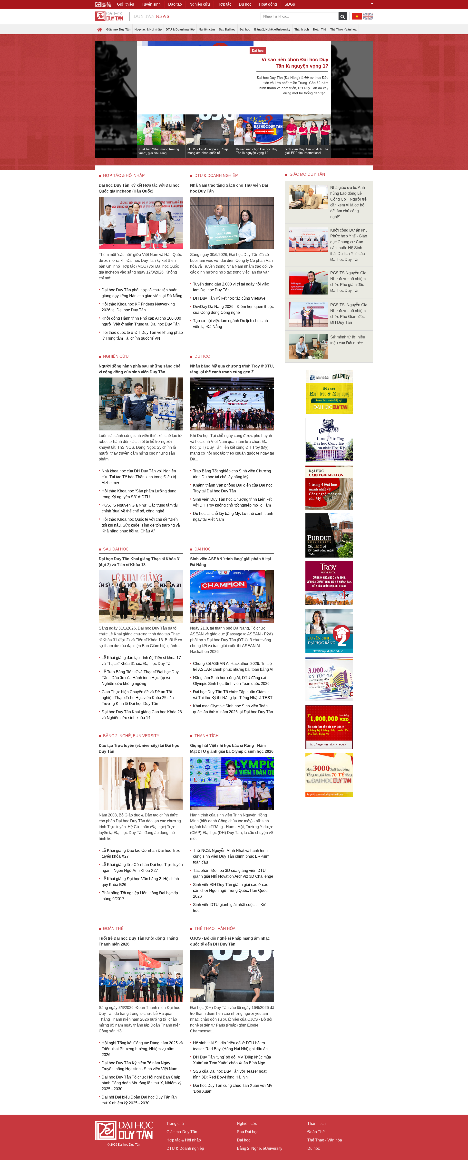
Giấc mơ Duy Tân (118, 29)
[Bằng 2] (329, 631)
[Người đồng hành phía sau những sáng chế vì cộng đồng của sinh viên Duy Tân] (141, 404)
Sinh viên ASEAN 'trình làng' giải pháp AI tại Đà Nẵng (230, 562)
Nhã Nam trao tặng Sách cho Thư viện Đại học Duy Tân (229, 188)
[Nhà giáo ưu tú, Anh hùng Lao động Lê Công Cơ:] (308, 196)
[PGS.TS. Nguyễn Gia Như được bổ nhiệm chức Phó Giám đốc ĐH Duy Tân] (308, 314)
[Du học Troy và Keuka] (329, 583)
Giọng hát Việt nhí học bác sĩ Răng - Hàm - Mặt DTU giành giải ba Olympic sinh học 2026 (231, 748)
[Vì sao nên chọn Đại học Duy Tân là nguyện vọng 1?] (195, 77)
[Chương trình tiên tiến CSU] (329, 392)
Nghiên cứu (207, 29)
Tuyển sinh (151, 4)
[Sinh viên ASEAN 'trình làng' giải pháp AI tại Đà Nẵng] (232, 596)
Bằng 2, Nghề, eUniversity (272, 29)
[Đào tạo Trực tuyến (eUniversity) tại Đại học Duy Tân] (141, 783)
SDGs (289, 4)
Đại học (245, 29)
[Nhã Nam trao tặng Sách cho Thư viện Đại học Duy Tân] (232, 223)
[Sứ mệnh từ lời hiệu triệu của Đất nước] (308, 346)
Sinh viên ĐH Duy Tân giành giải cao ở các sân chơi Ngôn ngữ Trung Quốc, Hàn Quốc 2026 (230, 890)
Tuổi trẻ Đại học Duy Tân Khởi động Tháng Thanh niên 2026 (138, 941)
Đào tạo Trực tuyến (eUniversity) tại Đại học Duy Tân (139, 748)
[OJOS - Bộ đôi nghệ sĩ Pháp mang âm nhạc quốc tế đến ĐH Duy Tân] (232, 976)
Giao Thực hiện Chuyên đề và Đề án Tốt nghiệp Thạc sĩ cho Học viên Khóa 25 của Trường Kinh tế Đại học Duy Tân (138, 698)
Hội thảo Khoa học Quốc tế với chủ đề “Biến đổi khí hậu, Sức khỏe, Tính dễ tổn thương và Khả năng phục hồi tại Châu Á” (141, 525)
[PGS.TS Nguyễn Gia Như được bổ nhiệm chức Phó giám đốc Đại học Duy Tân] (308, 282)
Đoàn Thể (319, 29)
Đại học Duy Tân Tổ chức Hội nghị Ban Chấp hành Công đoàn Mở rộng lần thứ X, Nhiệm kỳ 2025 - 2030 (141, 1083)
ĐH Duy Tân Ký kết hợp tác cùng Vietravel (229, 298)
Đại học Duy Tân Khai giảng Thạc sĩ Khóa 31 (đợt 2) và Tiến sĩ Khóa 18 (140, 562)
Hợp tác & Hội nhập (148, 29)
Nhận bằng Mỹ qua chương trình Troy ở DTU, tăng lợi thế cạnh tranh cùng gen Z (232, 369)
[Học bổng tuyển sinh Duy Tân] (329, 775)
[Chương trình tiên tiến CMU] (329, 488)
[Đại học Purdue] (329, 535)
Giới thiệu (125, 4)
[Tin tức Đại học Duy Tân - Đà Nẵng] (132, 16)
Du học (202, 356)
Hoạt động (268, 4)
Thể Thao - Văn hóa (343, 29)
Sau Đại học (227, 29)
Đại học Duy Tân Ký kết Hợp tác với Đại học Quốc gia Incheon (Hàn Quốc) (139, 188)
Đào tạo (175, 4)
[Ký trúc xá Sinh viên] (329, 679)
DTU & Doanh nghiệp (180, 29)
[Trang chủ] (99, 29)
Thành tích (301, 29)
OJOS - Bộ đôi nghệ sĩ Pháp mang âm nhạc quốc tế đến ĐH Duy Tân (230, 941)
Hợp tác (224, 4)
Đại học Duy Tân (129, 1144)
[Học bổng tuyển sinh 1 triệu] (329, 727)
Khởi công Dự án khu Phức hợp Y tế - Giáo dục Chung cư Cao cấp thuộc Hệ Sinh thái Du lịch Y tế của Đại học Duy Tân (349, 245)
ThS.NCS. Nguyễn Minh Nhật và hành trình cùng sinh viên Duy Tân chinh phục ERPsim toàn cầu (231, 856)
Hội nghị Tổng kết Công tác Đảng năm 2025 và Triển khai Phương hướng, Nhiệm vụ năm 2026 (142, 1049)
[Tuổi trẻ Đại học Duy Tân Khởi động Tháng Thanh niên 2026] (141, 976)
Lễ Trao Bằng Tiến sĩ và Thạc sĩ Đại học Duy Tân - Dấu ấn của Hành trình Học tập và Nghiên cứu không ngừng (140, 678)
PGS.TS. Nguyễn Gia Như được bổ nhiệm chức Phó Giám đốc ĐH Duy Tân (348, 314)
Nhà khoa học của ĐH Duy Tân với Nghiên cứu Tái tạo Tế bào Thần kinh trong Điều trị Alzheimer (139, 477)
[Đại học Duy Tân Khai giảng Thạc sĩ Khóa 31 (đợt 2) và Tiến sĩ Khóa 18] (141, 596)
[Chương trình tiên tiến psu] (329, 440)
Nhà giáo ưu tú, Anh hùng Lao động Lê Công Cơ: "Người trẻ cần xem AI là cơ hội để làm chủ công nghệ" (348, 202)
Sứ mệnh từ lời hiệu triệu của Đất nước (347, 340)
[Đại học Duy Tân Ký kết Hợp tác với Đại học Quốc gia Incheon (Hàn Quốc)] (141, 223)
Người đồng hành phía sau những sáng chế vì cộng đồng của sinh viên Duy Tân (139, 369)
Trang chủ (175, 1123)
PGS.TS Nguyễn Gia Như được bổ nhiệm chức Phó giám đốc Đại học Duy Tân (348, 282)
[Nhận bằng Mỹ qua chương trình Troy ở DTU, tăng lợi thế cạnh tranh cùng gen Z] (232, 404)
